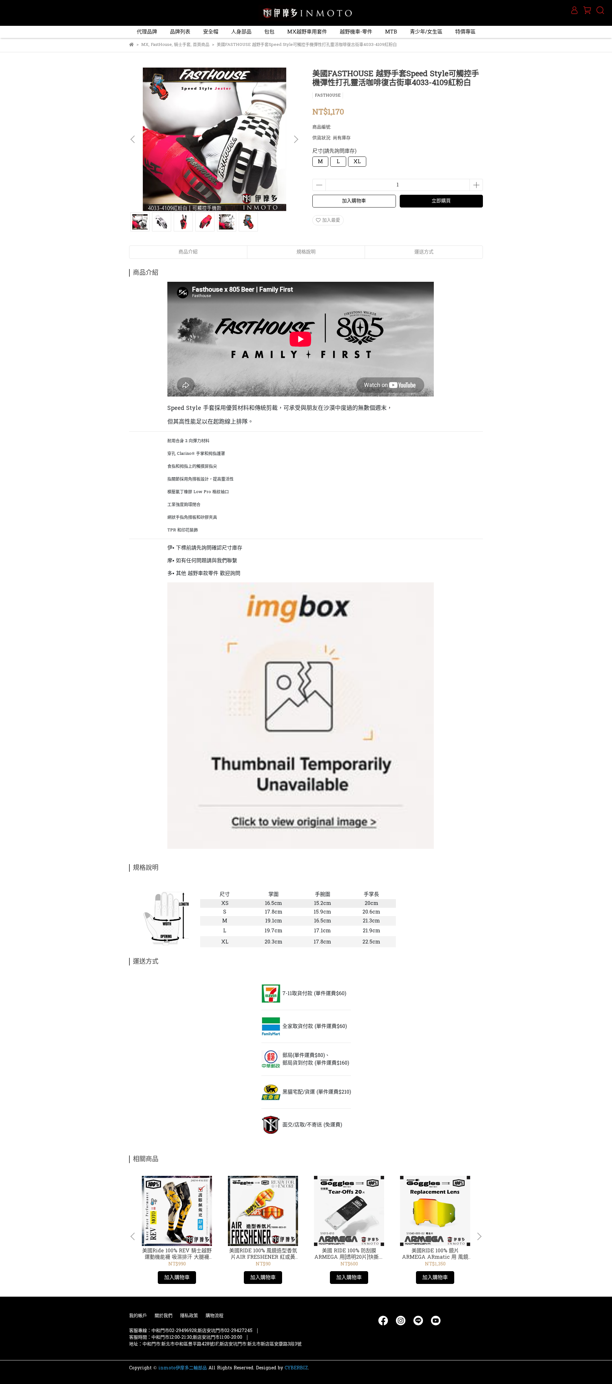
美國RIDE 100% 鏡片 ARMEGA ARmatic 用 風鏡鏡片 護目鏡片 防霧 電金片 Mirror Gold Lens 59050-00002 (435, 1254)
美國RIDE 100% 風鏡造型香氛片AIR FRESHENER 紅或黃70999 (263, 1254)
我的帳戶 (138, 1316)
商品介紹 (188, 252)
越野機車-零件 (356, 31)
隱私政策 (189, 1316)
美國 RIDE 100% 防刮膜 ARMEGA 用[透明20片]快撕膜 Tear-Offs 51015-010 (349, 1254)
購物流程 (214, 1316)
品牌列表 (180, 31)
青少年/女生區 (426, 31)
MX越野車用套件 (307, 31)
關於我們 (163, 1316)
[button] (296, 139)
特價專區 (465, 31)
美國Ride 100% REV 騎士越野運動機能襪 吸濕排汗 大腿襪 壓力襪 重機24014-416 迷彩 (177, 1254)
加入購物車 (354, 201)
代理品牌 (147, 31)
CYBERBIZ (296, 1368)
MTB (391, 31)
